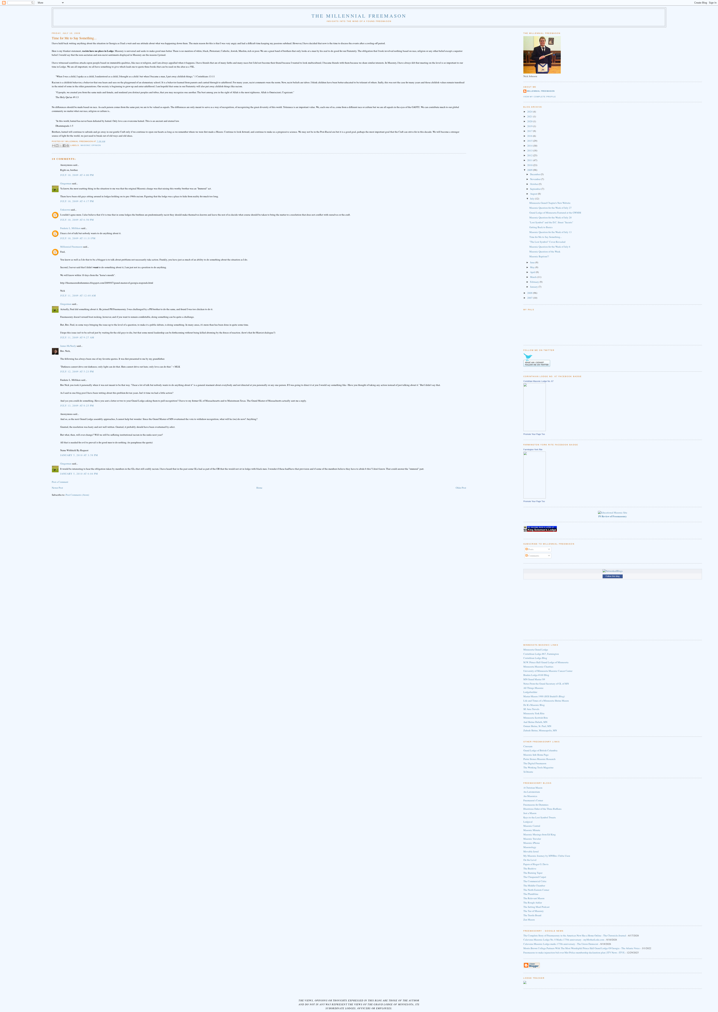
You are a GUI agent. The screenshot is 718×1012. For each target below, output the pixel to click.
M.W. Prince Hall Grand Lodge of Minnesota (545, 662)
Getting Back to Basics (541, 227)
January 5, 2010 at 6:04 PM (79, 473)
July (532, 198)
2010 (530, 165)
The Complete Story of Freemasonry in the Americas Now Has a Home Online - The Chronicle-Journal (574, 935)
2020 (530, 121)
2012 (530, 155)
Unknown (65, 209)
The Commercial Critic (535, 881)
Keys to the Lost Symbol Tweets (539, 817)
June (532, 262)
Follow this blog (612, 576)
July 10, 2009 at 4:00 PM (77, 175)
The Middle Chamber (534, 885)
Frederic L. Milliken (70, 228)
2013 (530, 150)
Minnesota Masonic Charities (538, 666)
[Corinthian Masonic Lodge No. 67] (534, 430)
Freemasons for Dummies (535, 804)
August (534, 193)
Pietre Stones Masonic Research (539, 759)
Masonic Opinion (91, 145)
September (535, 188)
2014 (530, 145)
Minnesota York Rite (533, 713)
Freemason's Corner (533, 800)
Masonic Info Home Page (536, 754)
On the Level (529, 860)
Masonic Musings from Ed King (539, 834)
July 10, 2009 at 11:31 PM (78, 238)
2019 (530, 126)
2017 (530, 131)
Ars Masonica (530, 796)
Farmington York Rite (532, 449)
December (535, 174)
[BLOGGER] (531, 967)
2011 (530, 160)
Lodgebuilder (530, 692)
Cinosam (527, 746)
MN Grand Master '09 (534, 679)
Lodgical (528, 821)
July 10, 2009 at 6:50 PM (77, 219)
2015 (530, 140)
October (534, 184)
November (535, 179)
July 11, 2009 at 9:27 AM (77, 337)
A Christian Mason (532, 787)
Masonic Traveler (532, 838)
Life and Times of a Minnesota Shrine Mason (546, 700)
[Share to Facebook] (64, 145)
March (533, 277)
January (534, 286)
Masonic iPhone (531, 843)
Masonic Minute (531, 830)
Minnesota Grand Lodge (535, 649)
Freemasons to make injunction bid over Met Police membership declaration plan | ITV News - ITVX (574, 952)
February (535, 282)
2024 (530, 111)
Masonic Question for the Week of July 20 (550, 217)
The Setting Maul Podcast (536, 907)
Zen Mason (529, 919)
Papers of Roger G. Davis (535, 864)
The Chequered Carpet (534, 877)
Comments (533, 555)
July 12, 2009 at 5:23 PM (77, 371)
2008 (530, 293)
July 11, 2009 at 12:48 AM (78, 295)
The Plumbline (530, 894)
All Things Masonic (533, 688)
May (532, 267)
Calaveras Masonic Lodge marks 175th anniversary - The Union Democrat (560, 944)
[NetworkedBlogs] (613, 571)
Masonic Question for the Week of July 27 (550, 207)
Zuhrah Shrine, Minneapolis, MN (540, 730)
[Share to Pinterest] (68, 145)
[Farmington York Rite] (534, 497)
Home (259, 487)
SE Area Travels (531, 709)
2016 (530, 136)
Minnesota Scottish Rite (535, 717)
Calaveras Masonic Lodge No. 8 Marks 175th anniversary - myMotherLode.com (563, 939)
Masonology (529, 847)
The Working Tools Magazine (538, 767)
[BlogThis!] (57, 145)
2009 (530, 170)
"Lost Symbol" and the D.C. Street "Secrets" (551, 222)
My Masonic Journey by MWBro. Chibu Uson (546, 855)
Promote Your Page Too (534, 434)
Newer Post (57, 487)
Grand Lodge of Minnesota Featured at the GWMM (555, 212)
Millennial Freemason (71, 246)
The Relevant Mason (533, 898)
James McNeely (68, 346)
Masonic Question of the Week (544, 251)
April (533, 272)
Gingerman (65, 183)
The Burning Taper (532, 872)
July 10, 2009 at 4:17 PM (77, 201)
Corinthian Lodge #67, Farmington (541, 654)
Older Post (461, 487)
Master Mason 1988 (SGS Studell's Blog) (544, 696)
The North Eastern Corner (536, 889)
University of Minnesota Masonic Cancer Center (547, 671)
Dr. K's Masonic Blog (534, 705)
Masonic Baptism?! (539, 256)
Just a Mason (529, 813)
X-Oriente (528, 771)
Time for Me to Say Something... (545, 237)
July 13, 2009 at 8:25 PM (77, 405)
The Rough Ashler (532, 902)
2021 (530, 116)
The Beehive (529, 868)
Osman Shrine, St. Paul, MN (537, 726)
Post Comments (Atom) (77, 494)
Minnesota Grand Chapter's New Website (549, 203)
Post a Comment (60, 482)
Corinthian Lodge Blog (535, 658)
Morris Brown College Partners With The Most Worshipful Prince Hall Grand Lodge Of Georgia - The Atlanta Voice (581, 948)
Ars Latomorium (531, 791)
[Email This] (53, 145)
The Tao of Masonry (533, 911)
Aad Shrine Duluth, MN (535, 722)
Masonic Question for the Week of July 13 (550, 232)
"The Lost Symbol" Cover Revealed (547, 241)
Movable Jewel (531, 851)
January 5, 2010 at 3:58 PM (79, 455)
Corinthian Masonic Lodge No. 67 (538, 381)
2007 (530, 297)
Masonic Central (531, 825)
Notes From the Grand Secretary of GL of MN (546, 683)
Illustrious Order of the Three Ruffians (542, 808)
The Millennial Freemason (359, 16)
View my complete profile (539, 97)
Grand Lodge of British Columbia (540, 750)
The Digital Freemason (534, 763)
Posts (530, 549)
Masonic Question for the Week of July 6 (549, 246)
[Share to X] (60, 145)
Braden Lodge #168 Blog (536, 675)
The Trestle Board (532, 915)
